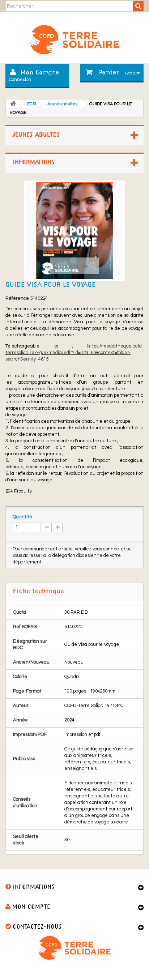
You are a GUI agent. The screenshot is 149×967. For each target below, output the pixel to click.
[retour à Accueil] (13, 103)
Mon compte (31, 907)
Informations (34, 162)
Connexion (20, 79)
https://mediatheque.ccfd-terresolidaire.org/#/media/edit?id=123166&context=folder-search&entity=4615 (74, 353)
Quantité (22, 516)
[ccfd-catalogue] (74, 37)
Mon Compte (40, 73)
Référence (17, 298)
